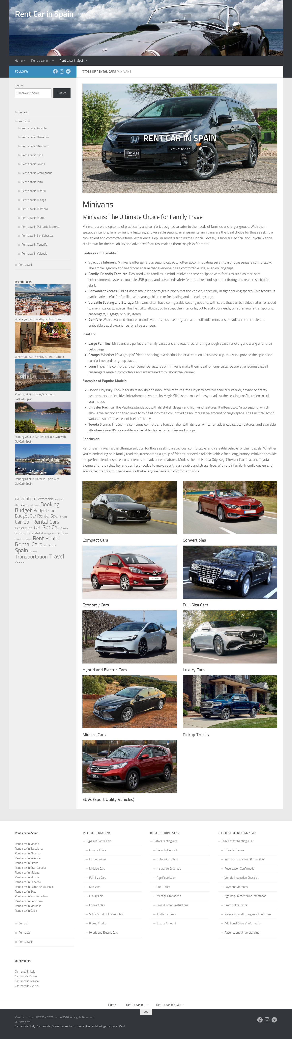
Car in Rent (118, 1026)
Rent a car (24, 121)
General (23, 112)
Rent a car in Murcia (33, 218)
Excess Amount (166, 923)
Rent (38, 538)
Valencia (19, 562)
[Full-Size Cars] (230, 572)
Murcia (65, 533)
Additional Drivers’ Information (243, 923)
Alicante (59, 499)
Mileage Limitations (169, 896)
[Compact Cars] (129, 507)
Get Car (50, 527)
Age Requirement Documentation (245, 896)
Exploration (23, 528)
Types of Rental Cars (98, 841)
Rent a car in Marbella (34, 209)
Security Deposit (167, 850)
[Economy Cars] (129, 572)
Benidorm (34, 505)
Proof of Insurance (235, 905)
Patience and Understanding (241, 932)
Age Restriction (166, 877)
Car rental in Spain (26, 976)
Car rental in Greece (27, 981)
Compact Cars (95, 540)
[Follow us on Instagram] (61, 71)
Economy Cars (95, 605)
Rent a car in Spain (72, 60)
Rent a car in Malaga (33, 200)
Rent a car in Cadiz (32, 155)
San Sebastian (50, 545)
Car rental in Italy (25, 971)
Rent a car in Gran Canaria (36, 173)
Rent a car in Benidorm (35, 146)
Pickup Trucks (196, 734)
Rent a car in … (41, 60)
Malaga (47, 533)
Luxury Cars (194, 669)
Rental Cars (28, 544)
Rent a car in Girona (33, 164)
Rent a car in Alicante (34, 128)
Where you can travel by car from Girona (39, 357)
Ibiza (30, 533)
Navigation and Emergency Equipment (248, 914)
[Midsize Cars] (129, 701)
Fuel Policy (163, 887)
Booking (50, 504)
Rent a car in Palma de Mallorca (40, 227)
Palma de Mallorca (23, 539)
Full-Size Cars (195, 605)
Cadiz (64, 517)
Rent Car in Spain (44, 14)
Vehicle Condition (167, 859)
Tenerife (34, 551)
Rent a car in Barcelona (35, 137)
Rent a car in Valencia (34, 253)
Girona (64, 528)
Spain (21, 550)
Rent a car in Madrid (33, 191)
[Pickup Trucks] (230, 701)
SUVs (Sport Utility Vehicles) (108, 799)
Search (19, 86)
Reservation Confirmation (240, 868)
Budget (23, 510)
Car (18, 522)
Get (37, 527)
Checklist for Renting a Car (237, 841)
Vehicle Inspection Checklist (241, 877)
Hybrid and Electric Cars (104, 669)
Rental (52, 538)
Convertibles (194, 540)
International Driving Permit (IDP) (244, 859)
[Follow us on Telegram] (68, 71)
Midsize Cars (94, 734)
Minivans (94, 887)
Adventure (26, 498)
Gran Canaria (20, 533)
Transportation (31, 556)
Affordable (46, 499)
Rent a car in (25, 265)
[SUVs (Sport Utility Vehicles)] (129, 766)
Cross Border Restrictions (172, 905)
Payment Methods (236, 887)
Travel (56, 556)
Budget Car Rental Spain (38, 516)
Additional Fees (166, 914)
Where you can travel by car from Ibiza (38, 319)
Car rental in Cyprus (27, 986)
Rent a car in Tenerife (34, 244)
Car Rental (35, 521)
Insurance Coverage (169, 868)
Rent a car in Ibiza (32, 182)
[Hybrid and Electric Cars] (129, 636)
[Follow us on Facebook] (55, 71)
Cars (54, 522)
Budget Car (44, 510)
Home (19, 60)
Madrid (39, 533)
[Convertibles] (230, 507)
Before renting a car (166, 841)
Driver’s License (234, 850)
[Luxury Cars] (230, 636)
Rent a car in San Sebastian (37, 235)
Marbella (56, 533)
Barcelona (21, 505)
